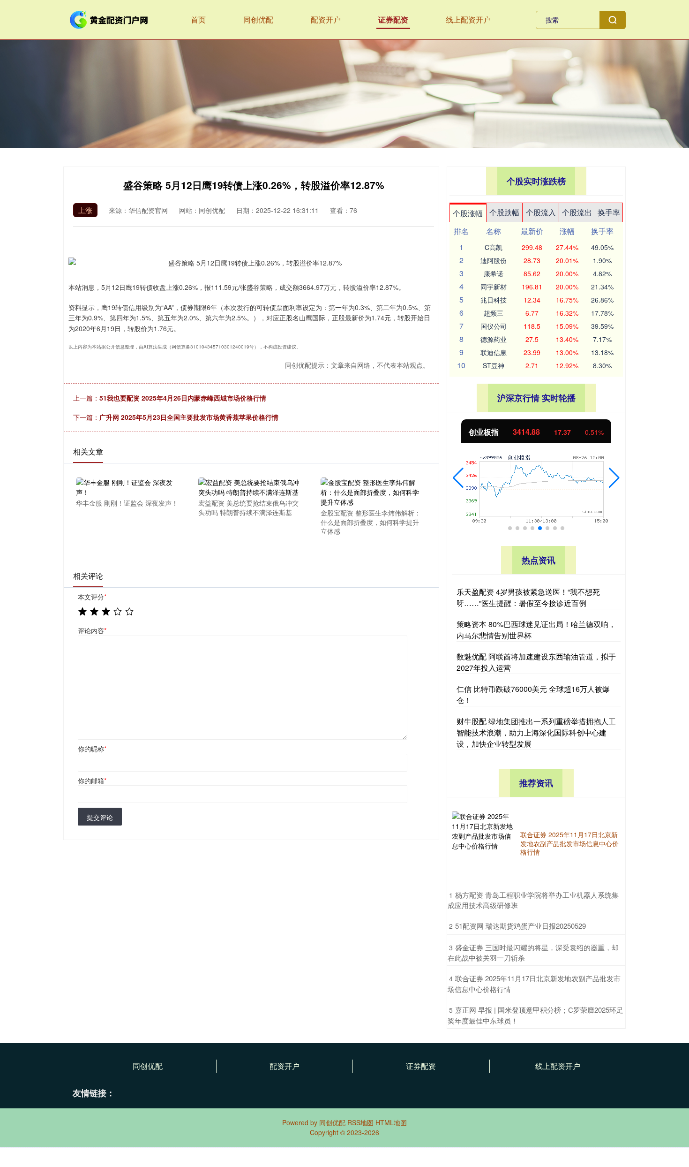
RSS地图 (360, 1122)
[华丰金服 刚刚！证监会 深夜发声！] (127, 486)
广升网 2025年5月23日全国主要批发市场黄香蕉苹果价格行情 (188, 417)
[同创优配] (109, 18)
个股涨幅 (468, 213)
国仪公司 (493, 326)
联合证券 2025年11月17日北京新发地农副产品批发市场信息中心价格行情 (569, 843)
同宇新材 (493, 286)
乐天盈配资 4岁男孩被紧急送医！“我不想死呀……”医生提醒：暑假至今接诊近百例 (528, 597)
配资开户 (326, 19)
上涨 (85, 210)
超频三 (493, 313)
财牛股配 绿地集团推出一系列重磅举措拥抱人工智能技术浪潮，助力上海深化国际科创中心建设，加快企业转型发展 (536, 732)
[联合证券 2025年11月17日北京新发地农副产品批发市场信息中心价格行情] (484, 843)
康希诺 (493, 273)
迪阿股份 (493, 260)
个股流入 (541, 212)
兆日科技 (493, 299)
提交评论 (100, 817)
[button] (458, 478)
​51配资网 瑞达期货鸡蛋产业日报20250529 (520, 926)
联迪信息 (493, 352)
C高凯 (493, 247)
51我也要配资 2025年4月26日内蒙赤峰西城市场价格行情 (182, 397)
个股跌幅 (504, 212)
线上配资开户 (468, 19)
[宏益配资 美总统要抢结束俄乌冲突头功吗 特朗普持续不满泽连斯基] (249, 486)
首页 (198, 19)
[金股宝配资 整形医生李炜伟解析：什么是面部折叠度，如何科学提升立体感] (372, 491)
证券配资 (393, 19)
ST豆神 (493, 365)
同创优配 (258, 19)
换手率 (609, 212)
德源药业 (493, 339)
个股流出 (577, 212)
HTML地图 (391, 1122)
